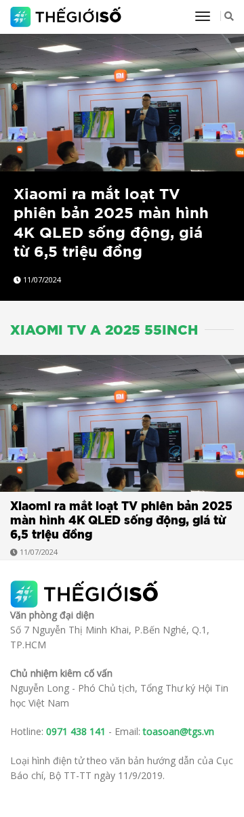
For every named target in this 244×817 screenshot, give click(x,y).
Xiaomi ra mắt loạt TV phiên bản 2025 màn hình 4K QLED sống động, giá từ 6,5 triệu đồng (121, 521)
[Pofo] (67, 17)
